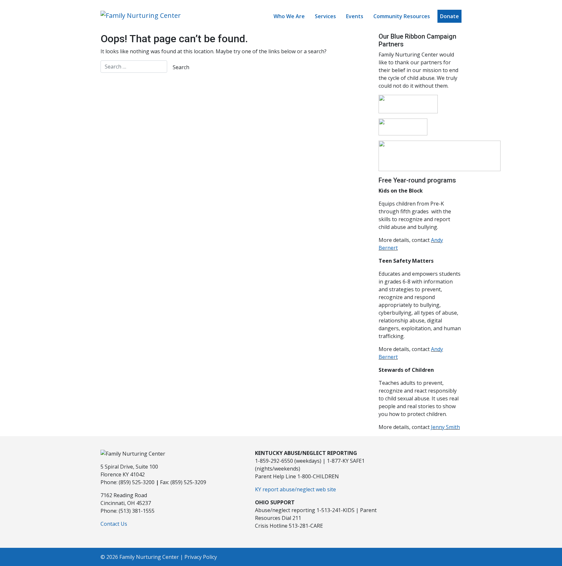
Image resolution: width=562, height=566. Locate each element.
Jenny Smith (445, 427)
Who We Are (289, 16)
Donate (449, 16)
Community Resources (401, 16)
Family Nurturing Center (149, 556)
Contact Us (113, 523)
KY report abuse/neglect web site (295, 489)
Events (354, 16)
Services (325, 16)
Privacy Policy (200, 556)
